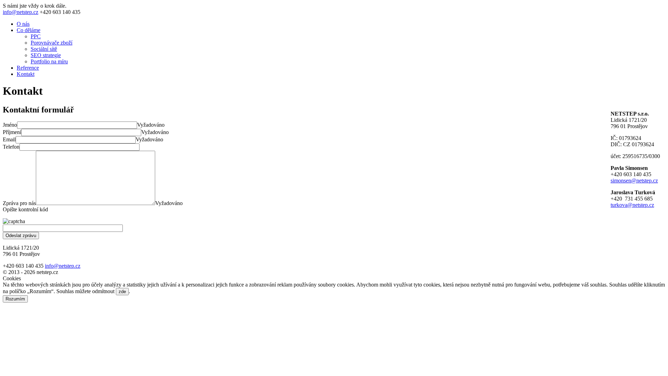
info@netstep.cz (20, 12)
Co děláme (28, 30)
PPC (36, 36)
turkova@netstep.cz (632, 205)
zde (122, 291)
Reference (28, 68)
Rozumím (15, 298)
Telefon (11, 147)
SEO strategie (46, 55)
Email (9, 139)
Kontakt (25, 74)
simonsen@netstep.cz (634, 180)
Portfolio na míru (49, 61)
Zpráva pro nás (19, 203)
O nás (23, 24)
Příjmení (12, 132)
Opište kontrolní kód (25, 209)
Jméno (10, 125)
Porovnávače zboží (51, 43)
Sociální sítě (44, 49)
